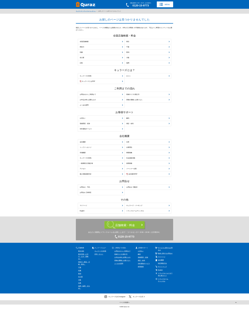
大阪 (79, 280)
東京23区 (81, 251)
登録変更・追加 (143, 257)
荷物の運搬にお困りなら (122, 260)
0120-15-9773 (126, 236)
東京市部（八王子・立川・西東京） (83, 256)
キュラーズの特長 (100, 251)
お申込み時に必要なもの (122, 257)
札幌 (79, 270)
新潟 (79, 273)
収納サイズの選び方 (121, 254)
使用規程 (141, 266)
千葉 (79, 267)
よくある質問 (118, 263)
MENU (167, 4)
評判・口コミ (99, 254)
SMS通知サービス (144, 263)
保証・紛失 (141, 260)
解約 (139, 254)
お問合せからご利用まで (122, 251)
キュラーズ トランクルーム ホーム (86, 11)
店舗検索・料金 (125, 225)
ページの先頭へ (124, 302)
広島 (79, 283)
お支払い (141, 251)
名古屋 (80, 277)
